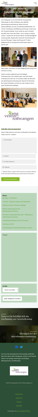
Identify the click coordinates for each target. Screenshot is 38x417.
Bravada (19, 411)
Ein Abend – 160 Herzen (10, 198)
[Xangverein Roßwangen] (7, 3)
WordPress (27, 411)
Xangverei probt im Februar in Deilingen (14, 205)
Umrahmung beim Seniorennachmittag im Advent (17, 228)
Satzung (19, 402)
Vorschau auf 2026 (8, 224)
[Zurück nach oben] (31, 410)
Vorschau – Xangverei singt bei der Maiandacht (16, 201)
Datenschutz (19, 394)
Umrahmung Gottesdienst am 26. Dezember (16, 220)
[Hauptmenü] (35, 3)
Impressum (19, 398)
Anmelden (19, 406)
